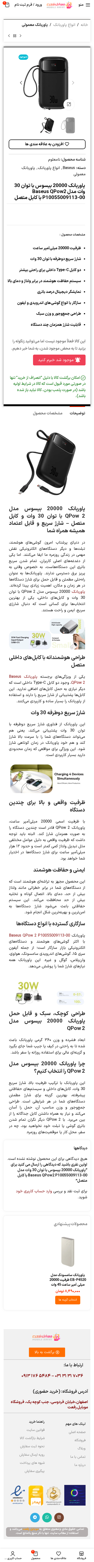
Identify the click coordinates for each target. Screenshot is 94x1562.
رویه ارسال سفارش (32, 1454)
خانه (84, 25)
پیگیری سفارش (35, 1471)
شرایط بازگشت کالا (32, 1438)
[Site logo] (59, 4)
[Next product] (9, 36)
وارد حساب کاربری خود (34, 1191)
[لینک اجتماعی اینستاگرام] (59, 1517)
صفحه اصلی (77, 1432)
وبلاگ (82, 1448)
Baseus (69, 168)
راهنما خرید (37, 1421)
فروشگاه (80, 1440)
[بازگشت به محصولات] (15, 36)
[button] (73, 83)
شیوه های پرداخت (32, 1462)
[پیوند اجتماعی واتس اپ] (47, 1517)
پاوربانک (78, 592)
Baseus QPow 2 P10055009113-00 (39, 935)
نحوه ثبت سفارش (32, 1446)
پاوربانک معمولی (35, 25)
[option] (49, 109)
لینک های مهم (76, 1424)
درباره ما (80, 1465)
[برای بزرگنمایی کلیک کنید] (68, 104)
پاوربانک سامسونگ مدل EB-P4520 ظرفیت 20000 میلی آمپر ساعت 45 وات (67, 1280)
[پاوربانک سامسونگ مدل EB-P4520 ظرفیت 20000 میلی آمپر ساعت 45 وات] (67, 1251)
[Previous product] (20, 36)
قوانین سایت (36, 1430)
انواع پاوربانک (64, 25)
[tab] (77, 413)
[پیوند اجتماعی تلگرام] (35, 1517)
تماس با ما (78, 1456)
